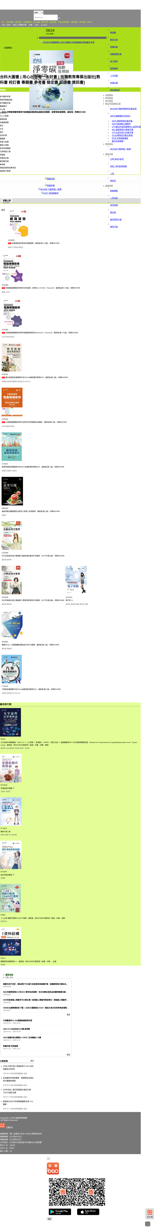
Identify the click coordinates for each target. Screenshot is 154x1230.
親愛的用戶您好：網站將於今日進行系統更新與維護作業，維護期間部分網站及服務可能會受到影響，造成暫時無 (48, 984)
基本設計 (18, 22)
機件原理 (44, 22)
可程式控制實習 (64, 22)
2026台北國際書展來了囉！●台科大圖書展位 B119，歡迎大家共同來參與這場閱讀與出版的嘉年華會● (43, 1008)
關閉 (49, 1219)
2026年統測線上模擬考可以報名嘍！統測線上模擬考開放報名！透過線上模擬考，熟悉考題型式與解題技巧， (46, 1000)
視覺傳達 (74, 22)
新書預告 (6, 202)
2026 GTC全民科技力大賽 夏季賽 (16, 1029)
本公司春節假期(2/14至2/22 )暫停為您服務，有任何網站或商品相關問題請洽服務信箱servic (39, 992)
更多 (3, 210)
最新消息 (9, 975)
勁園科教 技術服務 (10, 1046)
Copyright (4, 1118)
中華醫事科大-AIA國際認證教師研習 (17, 1020)
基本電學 (10, 22)
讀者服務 (109, 186)
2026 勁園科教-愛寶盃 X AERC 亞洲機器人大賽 (22, 1037)
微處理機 (53, 22)
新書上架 (7, 200)
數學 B (89, 22)
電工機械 (36, 22)
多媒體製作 (27, 22)
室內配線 (82, 22)
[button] (7, 1125)
